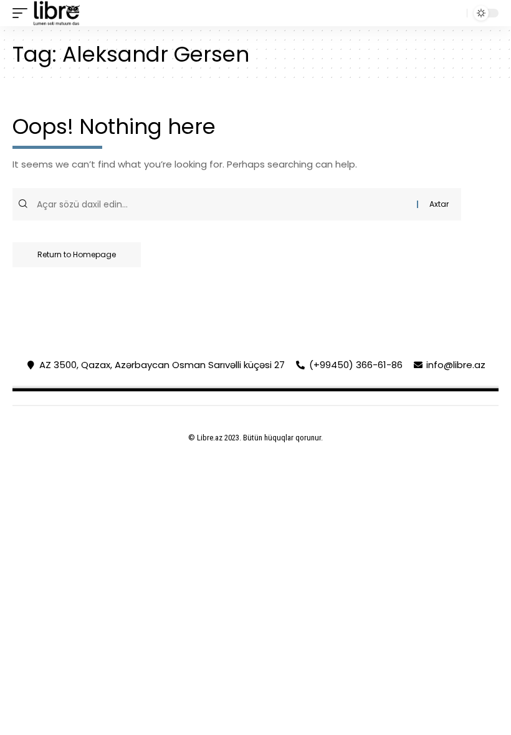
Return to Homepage (76, 254)
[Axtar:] (225, 204)
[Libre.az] (57, 13)
